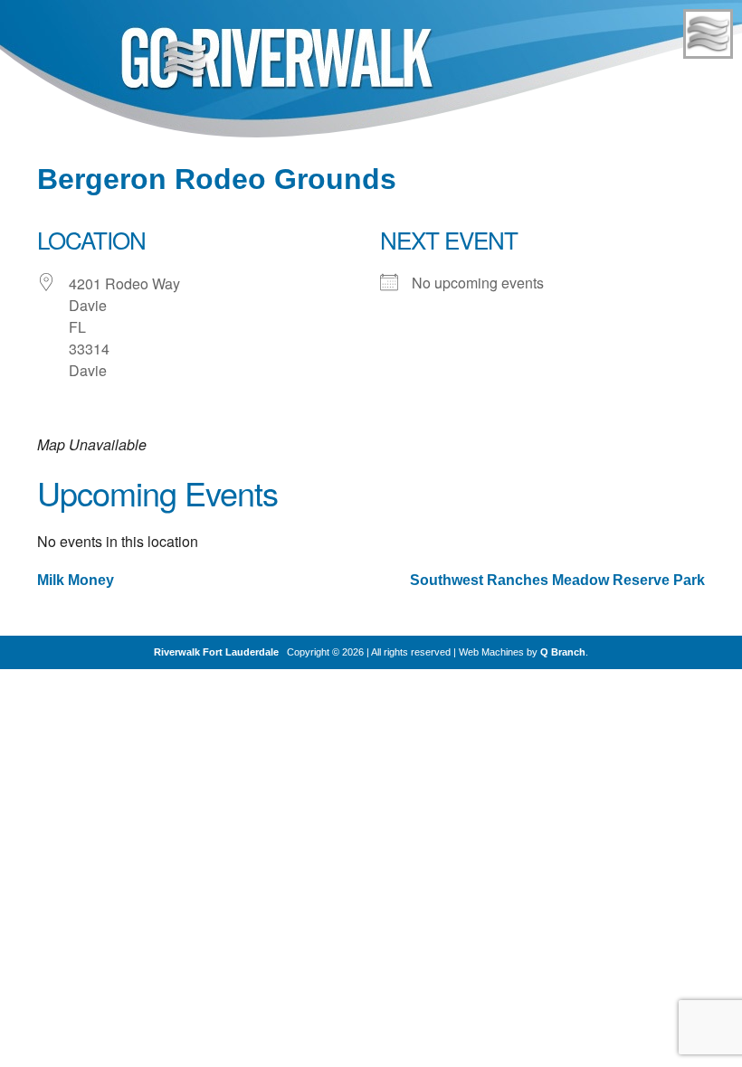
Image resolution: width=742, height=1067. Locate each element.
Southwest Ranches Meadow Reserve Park (557, 580)
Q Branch (562, 652)
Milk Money (75, 580)
